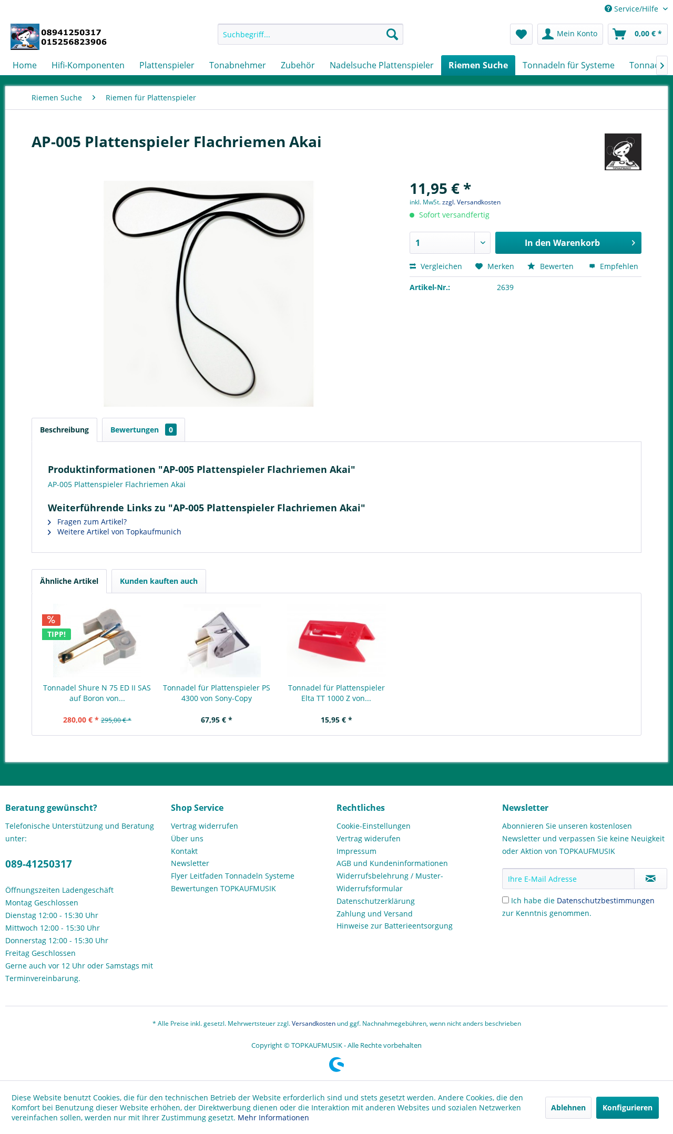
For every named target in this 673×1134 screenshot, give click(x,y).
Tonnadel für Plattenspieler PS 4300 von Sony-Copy (216, 693)
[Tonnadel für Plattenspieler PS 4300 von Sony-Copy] (217, 640)
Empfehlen (618, 266)
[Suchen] (392, 34)
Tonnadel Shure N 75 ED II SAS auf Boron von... (97, 693)
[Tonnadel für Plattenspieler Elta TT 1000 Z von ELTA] (336, 640)
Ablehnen (568, 1107)
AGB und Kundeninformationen (392, 863)
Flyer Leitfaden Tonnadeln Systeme (232, 876)
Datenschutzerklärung (375, 901)
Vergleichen (440, 266)
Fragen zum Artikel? (91, 522)
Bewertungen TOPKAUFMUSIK (223, 888)
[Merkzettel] (521, 34)
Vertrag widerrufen (204, 826)
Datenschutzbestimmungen (606, 900)
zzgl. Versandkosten (471, 202)
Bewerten (557, 266)
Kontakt (184, 851)
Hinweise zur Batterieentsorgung (394, 926)
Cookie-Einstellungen (373, 826)
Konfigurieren (627, 1107)
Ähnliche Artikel (69, 581)
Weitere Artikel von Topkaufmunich (118, 532)
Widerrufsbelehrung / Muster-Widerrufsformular (389, 882)
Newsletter (190, 863)
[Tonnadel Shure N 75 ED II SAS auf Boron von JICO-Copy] (97, 640)
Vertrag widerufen (368, 838)
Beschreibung (64, 430)
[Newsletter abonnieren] (650, 878)
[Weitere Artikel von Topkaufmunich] (623, 151)
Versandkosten (313, 1023)
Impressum (356, 851)
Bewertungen (141, 430)
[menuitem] (310, 34)
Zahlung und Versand (374, 914)
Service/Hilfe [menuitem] (636, 9)
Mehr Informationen (273, 1117)
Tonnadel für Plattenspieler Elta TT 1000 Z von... (336, 693)
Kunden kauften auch (159, 581)
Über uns (187, 838)
